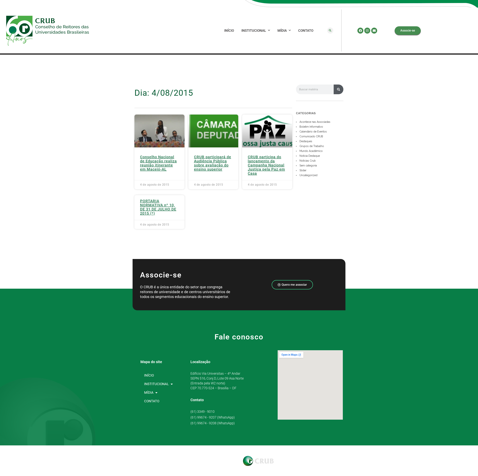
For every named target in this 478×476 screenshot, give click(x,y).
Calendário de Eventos (313, 131)
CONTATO (305, 30)
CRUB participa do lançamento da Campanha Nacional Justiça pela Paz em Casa (266, 165)
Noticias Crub (307, 160)
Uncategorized (308, 175)
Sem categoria (308, 165)
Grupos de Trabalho (311, 146)
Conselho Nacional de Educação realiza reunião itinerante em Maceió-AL (158, 163)
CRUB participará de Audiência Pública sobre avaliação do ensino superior (212, 163)
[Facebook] (360, 31)
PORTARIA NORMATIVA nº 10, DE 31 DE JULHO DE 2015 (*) (158, 207)
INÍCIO (229, 30)
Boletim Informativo (311, 126)
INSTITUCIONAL (253, 30)
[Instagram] (367, 31)
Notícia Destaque (309, 155)
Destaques (305, 141)
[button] (330, 30)
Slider (302, 170)
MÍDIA (282, 30)
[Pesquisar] (338, 89)
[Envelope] (374, 31)
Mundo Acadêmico (311, 150)
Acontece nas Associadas (314, 121)
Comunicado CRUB (311, 136)
